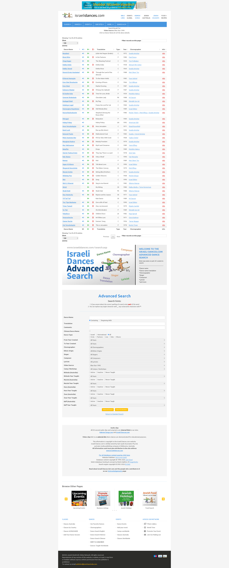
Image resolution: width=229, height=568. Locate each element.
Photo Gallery (151, 524)
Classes (67, 24)
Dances (78, 24)
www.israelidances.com (114, 450)
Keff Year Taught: (70, 405)
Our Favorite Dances (97, 524)
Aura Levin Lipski (121, 457)
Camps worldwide (123, 531)
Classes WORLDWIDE (71, 531)
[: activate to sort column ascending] (83, 49)
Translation (101, 49)
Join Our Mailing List (153, 535)
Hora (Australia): (70, 387)
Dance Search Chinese (97, 538)
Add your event (122, 527)
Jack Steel (129, 460)
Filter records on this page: (131, 40)
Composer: (67, 358)
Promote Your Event (153, 531)
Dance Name (68, 49)
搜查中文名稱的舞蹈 (97, 542)
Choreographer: (69, 347)
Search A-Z (121, 24)
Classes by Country (70, 527)
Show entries (64, 43)
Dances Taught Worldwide (99, 545)
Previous (106, 236)
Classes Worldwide (123, 538)
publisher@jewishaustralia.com (86, 564)
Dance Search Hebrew (97, 535)
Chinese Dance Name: (71, 331)
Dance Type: (68, 335)
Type (118, 49)
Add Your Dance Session (72, 535)
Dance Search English (97, 531)
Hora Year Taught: (70, 390)
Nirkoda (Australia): (71, 372)
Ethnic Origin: (69, 351)
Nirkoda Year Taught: (71, 376)
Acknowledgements (115, 471)
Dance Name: (68, 317)
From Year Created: (71, 340)
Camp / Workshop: (70, 369)
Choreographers (95, 527)
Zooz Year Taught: (70, 398)
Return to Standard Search (114, 414)
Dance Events (121, 524)
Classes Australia (69, 524)
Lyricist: (67, 361)
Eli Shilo (127, 464)
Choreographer (135, 49)
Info (163, 49)
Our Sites (99, 24)
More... (110, 24)
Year (125, 49)
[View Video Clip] (88, 53)
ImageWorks (133, 462)
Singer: (66, 354)
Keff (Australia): (69, 401)
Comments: (68, 327)
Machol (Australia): (71, 380)
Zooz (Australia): (70, 394)
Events (88, 24)
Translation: (68, 323)
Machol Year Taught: (71, 383)
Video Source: (69, 365)
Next (118, 236)
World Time (150, 527)
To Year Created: (70, 343)
